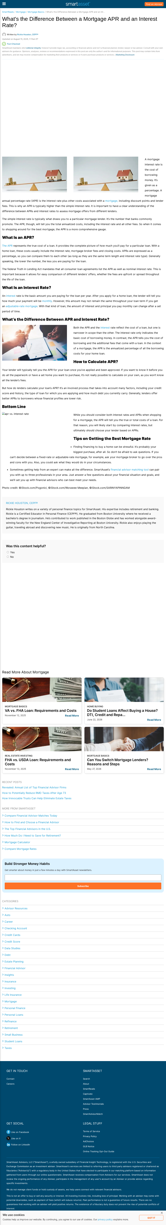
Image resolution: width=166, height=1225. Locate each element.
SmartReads (8, 12)
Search (86, 1078)
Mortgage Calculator (17, 842)
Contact (10, 1078)
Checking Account (16, 928)
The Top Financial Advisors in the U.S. (28, 829)
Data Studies (12, 948)
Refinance (11, 1021)
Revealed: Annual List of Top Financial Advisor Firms (34, 787)
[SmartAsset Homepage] (78, 4)
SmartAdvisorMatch (93, 1114)
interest (10, 295)
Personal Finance (15, 1008)
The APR (7, 245)
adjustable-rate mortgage (21, 306)
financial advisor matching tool (130, 469)
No (11, 556)
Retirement (11, 1028)
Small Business (14, 1034)
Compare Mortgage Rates (20, 848)
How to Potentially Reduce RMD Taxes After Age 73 (34, 793)
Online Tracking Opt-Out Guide (98, 1151)
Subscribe (83, 886)
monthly (47, 301)
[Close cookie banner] (162, 1213)
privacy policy (105, 1219)
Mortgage (21, 12)
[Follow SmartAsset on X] (8, 1138)
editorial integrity (33, 48)
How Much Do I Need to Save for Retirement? (33, 835)
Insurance (10, 981)
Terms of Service (91, 1131)
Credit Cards (12, 935)
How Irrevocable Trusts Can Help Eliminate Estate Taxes (36, 798)
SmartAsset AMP (91, 1099)
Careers (10, 1083)
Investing (10, 988)
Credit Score (12, 941)
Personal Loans (14, 1014)
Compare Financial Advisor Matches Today (31, 815)
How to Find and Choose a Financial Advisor (32, 822)
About (86, 1083)
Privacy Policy (90, 1136)
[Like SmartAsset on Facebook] (8, 1132)
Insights (9, 974)
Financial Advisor (15, 968)
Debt (8, 954)
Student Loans (13, 1041)
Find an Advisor (154, 4)
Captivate (88, 1094)
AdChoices (88, 1141)
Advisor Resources (16, 908)
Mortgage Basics (36, 12)
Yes (12, 552)
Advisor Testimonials (93, 1104)
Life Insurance (13, 994)
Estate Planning (14, 961)
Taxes (8, 1048)
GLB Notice (88, 1146)
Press (86, 1109)
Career (9, 921)
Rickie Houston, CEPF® (22, 503)
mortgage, (111, 200)
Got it (151, 1217)
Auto (7, 915)
